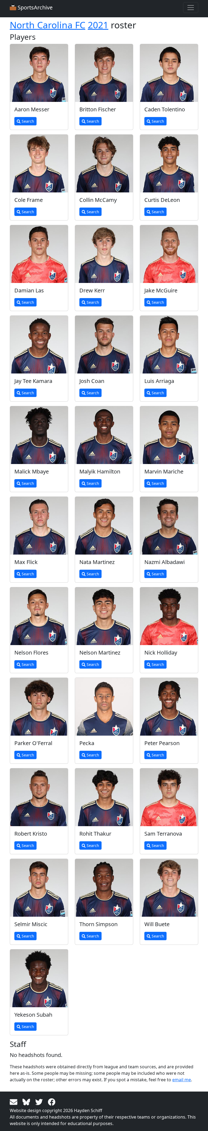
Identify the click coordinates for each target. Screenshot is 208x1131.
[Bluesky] (27, 1101)
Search (27, 121)
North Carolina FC (47, 25)
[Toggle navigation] (190, 7)
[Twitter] (40, 1101)
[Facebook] (52, 1101)
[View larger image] (39, 73)
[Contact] (14, 1101)
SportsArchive (34, 7)
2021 (98, 25)
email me (181, 1080)
